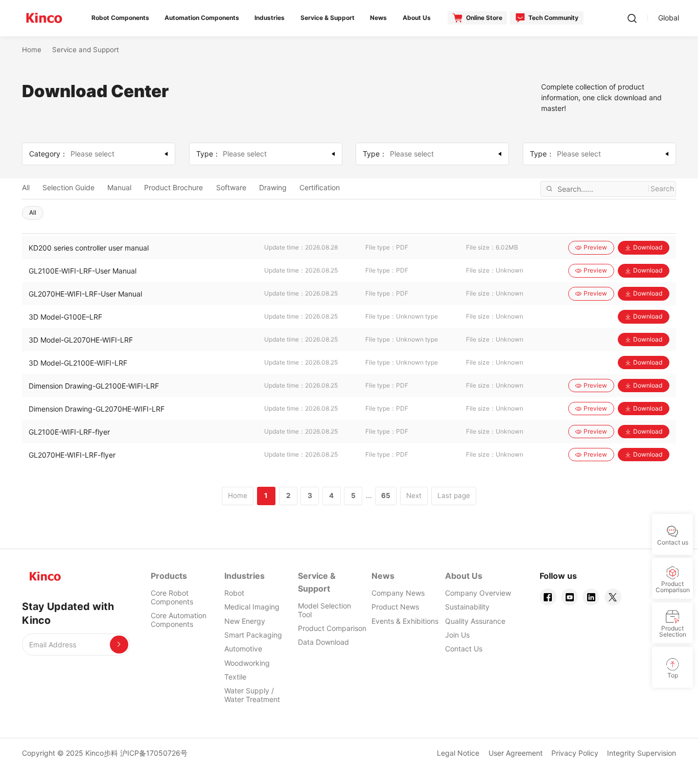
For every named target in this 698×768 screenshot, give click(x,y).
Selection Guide (68, 187)
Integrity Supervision (641, 753)
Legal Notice (458, 753)
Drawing (273, 187)
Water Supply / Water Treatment (252, 695)
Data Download (323, 642)
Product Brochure (173, 187)
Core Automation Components (178, 619)
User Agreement (515, 753)
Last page (453, 495)
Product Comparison (332, 628)
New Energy (244, 621)
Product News (395, 606)
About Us (463, 576)
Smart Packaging (253, 634)
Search (662, 188)
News (382, 576)
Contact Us (463, 648)
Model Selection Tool (324, 610)
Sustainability (467, 606)
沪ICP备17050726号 (154, 753)
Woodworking (247, 663)
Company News (398, 593)
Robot (234, 593)
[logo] (44, 18)
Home (31, 50)
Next (414, 495)
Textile (235, 676)
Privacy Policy (574, 753)
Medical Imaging (252, 606)
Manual (119, 187)
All (26, 187)
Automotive (243, 648)
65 (385, 495)
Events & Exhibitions (404, 621)
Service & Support (317, 582)
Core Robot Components (172, 597)
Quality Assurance (475, 621)
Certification (319, 187)
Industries (244, 576)
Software (231, 187)
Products (169, 576)
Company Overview (478, 593)
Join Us (457, 634)
